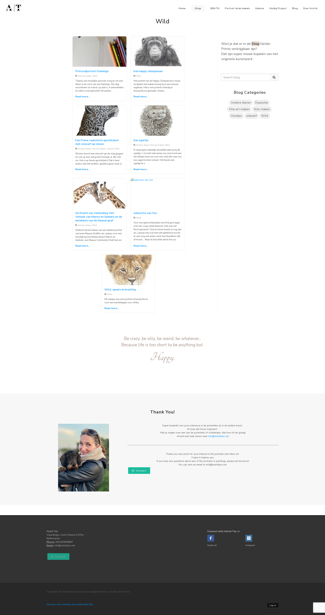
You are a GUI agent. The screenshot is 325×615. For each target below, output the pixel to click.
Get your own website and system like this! (70, 604)
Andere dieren (241, 103)
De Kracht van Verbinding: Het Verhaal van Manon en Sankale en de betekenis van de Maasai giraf (98, 216)
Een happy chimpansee (148, 71)
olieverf (251, 116)
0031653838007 (64, 542)
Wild (264, 116)
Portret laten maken (237, 8)
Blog (295, 8)
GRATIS (215, 8)
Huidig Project (278, 8)
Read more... (82, 96)
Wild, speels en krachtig (120, 289)
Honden (236, 116)
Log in (273, 605)
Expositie (261, 103)
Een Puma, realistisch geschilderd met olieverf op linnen (96, 142)
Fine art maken (239, 109)
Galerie (259, 8)
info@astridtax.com (218, 436)
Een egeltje (141, 140)
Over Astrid (310, 8)
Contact (140, 470)
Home (182, 8)
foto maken (262, 109)
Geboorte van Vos (145, 213)
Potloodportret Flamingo (92, 71)
